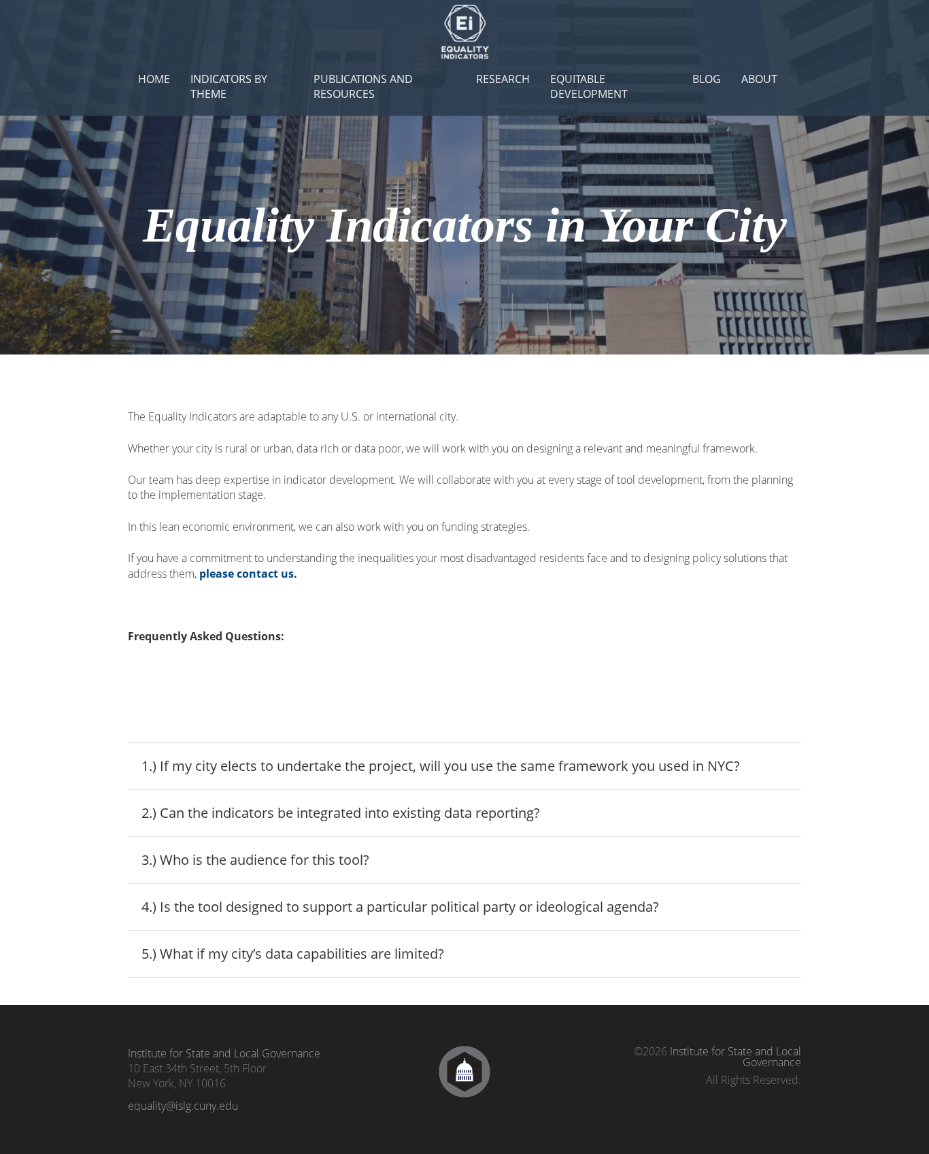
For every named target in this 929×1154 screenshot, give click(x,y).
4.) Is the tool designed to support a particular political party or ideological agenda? (400, 906)
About (759, 78)
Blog (706, 78)
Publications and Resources (363, 86)
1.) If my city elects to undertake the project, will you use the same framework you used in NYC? (440, 766)
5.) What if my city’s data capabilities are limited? (292, 953)
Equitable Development (589, 86)
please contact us (246, 573)
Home (154, 78)
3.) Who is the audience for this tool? (255, 860)
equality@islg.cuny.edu (183, 1105)
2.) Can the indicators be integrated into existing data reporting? (340, 813)
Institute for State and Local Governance (224, 1053)
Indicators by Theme (228, 86)
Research (503, 78)
